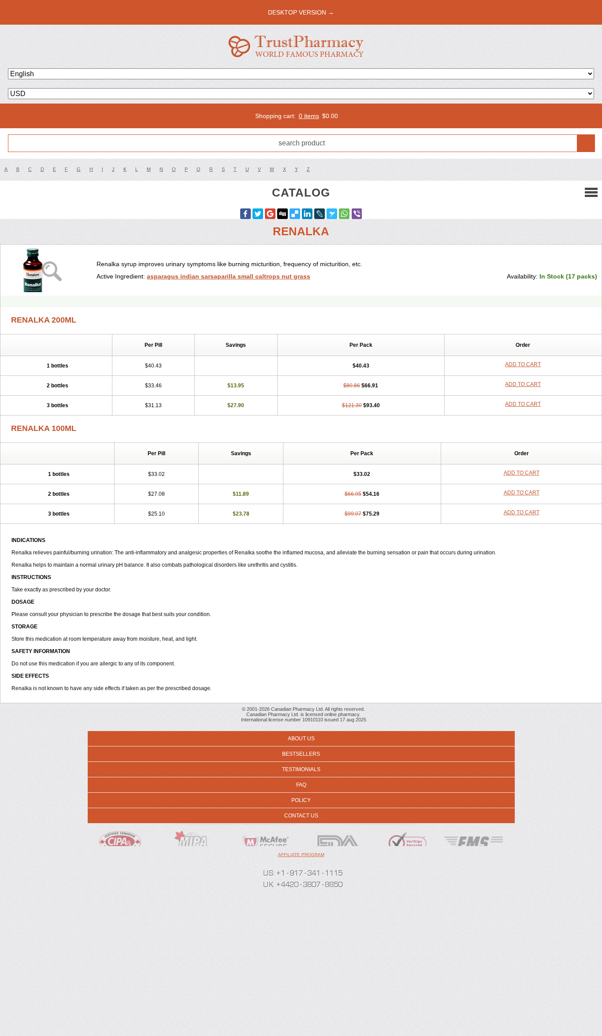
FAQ (301, 785)
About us (301, 738)
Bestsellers (301, 754)
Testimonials (301, 769)
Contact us (301, 816)
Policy (301, 800)
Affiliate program (301, 854)
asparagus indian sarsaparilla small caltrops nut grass (228, 276)
